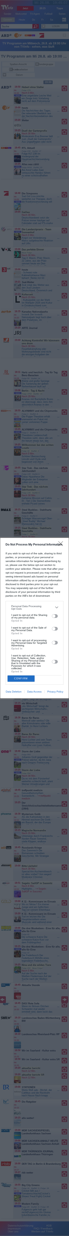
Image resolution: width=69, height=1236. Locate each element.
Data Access (34, 691)
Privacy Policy (55, 691)
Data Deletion (14, 691)
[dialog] (34, 618)
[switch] (55, 616)
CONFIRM (21, 678)
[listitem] (34, 607)
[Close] (61, 544)
